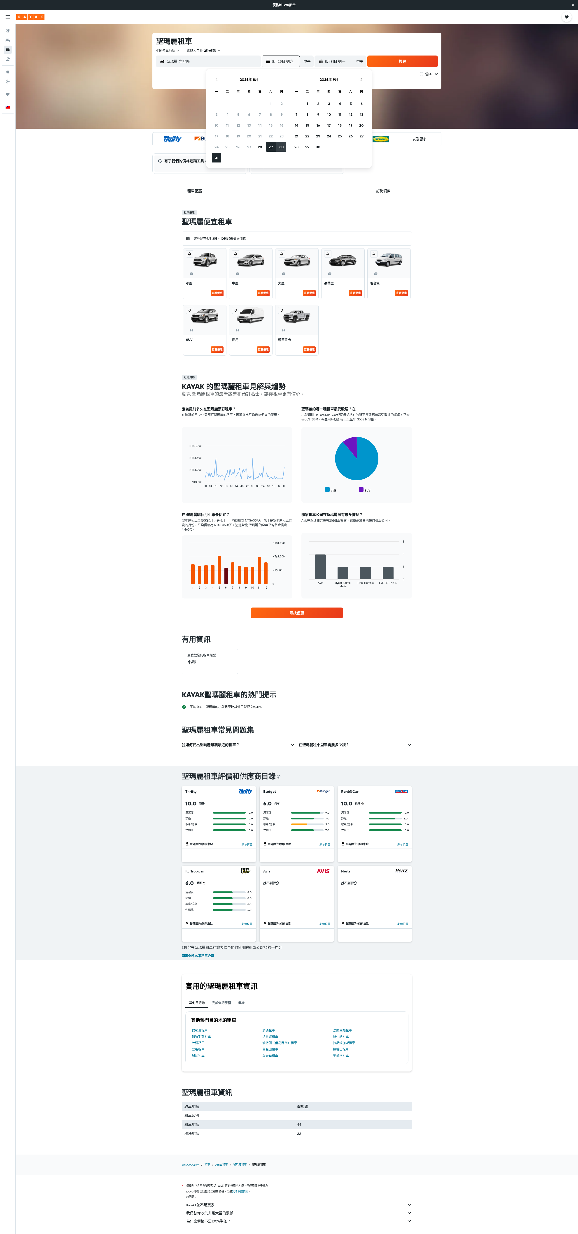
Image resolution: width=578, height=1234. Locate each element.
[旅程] (8, 94)
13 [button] (249, 125)
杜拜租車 (198, 1043)
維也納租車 (341, 1037)
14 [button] (260, 125)
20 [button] (249, 136)
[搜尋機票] (8, 30)
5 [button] (238, 114)
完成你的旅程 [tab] (221, 1003)
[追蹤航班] (8, 81)
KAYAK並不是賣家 (200, 1205)
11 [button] (227, 125)
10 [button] (217, 125)
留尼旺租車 (240, 1164)
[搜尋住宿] (8, 40)
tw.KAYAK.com (190, 1164)
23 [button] (282, 136)
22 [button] (271, 136)
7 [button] (260, 114)
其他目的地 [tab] (197, 1003)
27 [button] (249, 147)
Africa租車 (221, 1164)
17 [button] (216, 136)
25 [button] (227, 147)
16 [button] (281, 125)
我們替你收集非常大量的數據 (209, 1213)
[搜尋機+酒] (8, 59)
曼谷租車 (198, 1049)
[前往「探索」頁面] (8, 72)
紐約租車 (198, 1055)
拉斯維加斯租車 (344, 1043)
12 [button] (238, 125)
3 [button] (217, 114)
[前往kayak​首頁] (30, 17)
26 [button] (238, 147)
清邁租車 (268, 1030)
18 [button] (227, 136)
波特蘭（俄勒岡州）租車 (279, 1043)
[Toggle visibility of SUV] (364, 489)
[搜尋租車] (8, 49)
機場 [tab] (241, 1003)
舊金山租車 (270, 1049)
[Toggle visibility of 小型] (330, 489)
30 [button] (281, 147)
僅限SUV (431, 74)
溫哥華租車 (270, 1055)
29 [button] (271, 147)
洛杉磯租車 (270, 1037)
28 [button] (260, 147)
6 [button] (249, 114)
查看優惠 (217, 293)
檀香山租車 (341, 1049)
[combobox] (168, 50)
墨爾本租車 (341, 1055)
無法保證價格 (240, 1191)
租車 (207, 1164)
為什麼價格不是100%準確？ (208, 1221)
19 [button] (238, 136)
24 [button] (216, 147)
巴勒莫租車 (200, 1030)
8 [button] (271, 114)
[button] (573, 5)
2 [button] (282, 103)
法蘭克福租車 (342, 1030)
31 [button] (216, 157)
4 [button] (227, 114)
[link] (297, 613)
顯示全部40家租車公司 (198, 956)
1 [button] (270, 103)
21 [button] (260, 136)
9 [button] (282, 114)
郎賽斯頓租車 (201, 1037)
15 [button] (271, 125)
